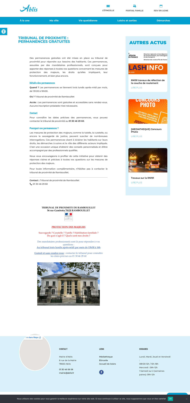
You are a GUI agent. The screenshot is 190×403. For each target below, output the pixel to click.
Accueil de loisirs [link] (107, 364)
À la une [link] (24, 21)
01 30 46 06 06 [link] (66, 369)
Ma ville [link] (54, 21)
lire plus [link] (136, 87)
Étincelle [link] (103, 360)
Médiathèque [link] (106, 356)
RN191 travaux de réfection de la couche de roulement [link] (148, 81)
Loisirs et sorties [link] (127, 21)
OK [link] (170, 399)
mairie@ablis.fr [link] (66, 373)
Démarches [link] (163, 21)
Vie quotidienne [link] (88, 21)
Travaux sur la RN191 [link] (142, 178)
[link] (3, 31)
